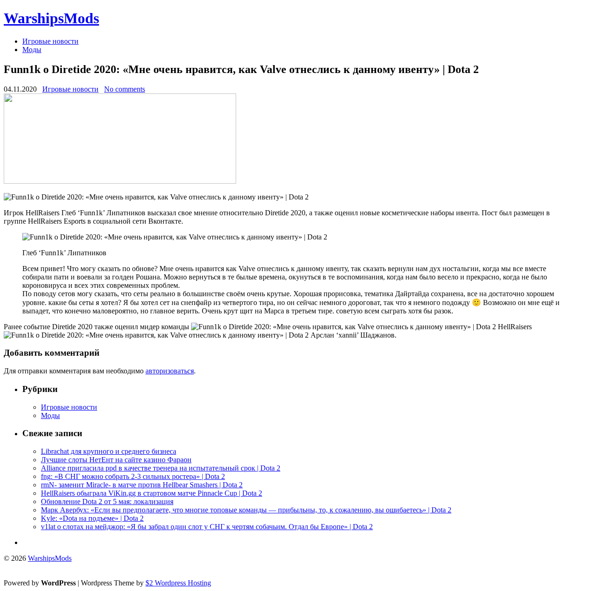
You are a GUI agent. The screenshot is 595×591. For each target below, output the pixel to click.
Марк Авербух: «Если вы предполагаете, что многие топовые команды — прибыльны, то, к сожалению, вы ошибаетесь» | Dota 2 (246, 510)
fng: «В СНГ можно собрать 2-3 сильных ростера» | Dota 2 (133, 476)
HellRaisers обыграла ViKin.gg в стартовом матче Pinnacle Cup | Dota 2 (151, 493)
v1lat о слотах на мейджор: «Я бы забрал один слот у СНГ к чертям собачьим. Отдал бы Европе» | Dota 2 (207, 527)
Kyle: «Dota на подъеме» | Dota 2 (92, 518)
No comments (124, 89)
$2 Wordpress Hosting (178, 583)
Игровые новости (50, 41)
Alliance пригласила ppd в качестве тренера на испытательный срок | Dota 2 (160, 468)
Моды (31, 49)
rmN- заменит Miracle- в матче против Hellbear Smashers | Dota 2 (142, 485)
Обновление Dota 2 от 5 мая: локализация (107, 501)
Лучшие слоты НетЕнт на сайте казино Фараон (116, 460)
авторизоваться (169, 371)
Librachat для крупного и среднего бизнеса (108, 451)
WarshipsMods (51, 18)
